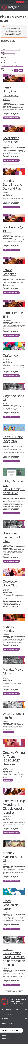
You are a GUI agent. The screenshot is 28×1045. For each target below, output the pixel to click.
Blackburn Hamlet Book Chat (12, 537)
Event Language (5, 63)
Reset (20, 70)
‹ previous (8, 991)
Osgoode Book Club (13, 398)
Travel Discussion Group (10, 905)
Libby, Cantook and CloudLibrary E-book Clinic (14, 487)
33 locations (17, 34)
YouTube (13, 1030)
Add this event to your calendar (11, 117)
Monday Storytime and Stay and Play (12, 184)
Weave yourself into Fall (13, 716)
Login (20, 2)
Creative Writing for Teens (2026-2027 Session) (14, 758)
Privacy (4, 1035)
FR (26, 2)
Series (2, 52)
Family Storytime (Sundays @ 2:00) (11, 93)
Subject (3, 47)
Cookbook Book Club (10, 583)
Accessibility (5, 1038)
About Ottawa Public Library (10, 1009)
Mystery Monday (8, 629)
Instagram (6, 1030)
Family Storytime (9, 272)
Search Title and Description (8, 41)
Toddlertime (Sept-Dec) (11, 140)
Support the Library (7, 1023)
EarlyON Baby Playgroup (13, 439)
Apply (15, 70)
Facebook (3, 1030)
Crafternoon (11, 355)
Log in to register (8, 780)
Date (2, 68)
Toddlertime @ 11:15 (13, 315)
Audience (15, 63)
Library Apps (20, 1030)
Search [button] (21, 7)
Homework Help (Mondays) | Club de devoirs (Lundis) (14, 806)
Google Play (17, 1030)
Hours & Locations (7, 1014)
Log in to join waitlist (9, 732)
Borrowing (5, 1018)
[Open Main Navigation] (25, 7)
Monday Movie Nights (13, 671)
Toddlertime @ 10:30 (13, 229)
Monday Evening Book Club (12, 857)
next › (20, 991)
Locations (3, 57)
